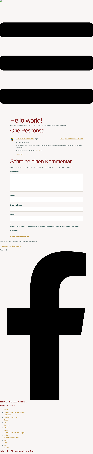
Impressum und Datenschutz (10, 246)
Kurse (6, 420)
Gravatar (39, 150)
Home (6, 410)
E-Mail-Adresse (16, 205)
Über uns (7, 425)
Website (13, 215)
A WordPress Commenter (25, 139)
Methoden (7, 415)
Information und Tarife (11, 417)
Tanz (5, 422)
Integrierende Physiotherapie (14, 412)
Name (13, 195)
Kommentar (15, 172)
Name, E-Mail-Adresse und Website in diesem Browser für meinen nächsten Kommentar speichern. (44, 228)
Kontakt (6, 427)
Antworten (19, 154)
